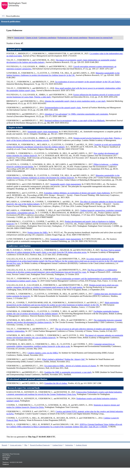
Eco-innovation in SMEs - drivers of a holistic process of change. (70, 366)
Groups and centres (16, 445)
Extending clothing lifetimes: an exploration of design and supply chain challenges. (77, 193)
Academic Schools (81, 445)
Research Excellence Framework (40, 445)
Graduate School (57, 445)
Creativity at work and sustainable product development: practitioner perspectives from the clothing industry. (63, 145)
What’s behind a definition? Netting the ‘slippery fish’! (64, 359)
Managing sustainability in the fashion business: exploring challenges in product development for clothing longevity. (63, 176)
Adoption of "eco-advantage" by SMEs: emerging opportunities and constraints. (76, 114)
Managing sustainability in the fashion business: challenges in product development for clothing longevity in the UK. (63, 74)
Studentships (69, 445)
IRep (25, 445)
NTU (3, 16)
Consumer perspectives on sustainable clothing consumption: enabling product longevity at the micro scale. (60, 345)
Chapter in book (31, 38)
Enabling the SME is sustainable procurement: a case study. (68, 372)
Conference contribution (47, 38)
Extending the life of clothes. (55, 383)
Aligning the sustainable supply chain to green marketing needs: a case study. (75, 101)
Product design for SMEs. (37, 232)
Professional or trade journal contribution (72, 38)
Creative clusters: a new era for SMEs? (43, 353)
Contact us (6, 464)
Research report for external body (101, 38)
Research (4, 445)
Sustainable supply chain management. (42, 131)
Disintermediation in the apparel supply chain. (63, 107)
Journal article (19, 38)
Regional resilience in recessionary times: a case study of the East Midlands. (75, 120)
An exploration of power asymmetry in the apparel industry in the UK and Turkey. (88, 82)
